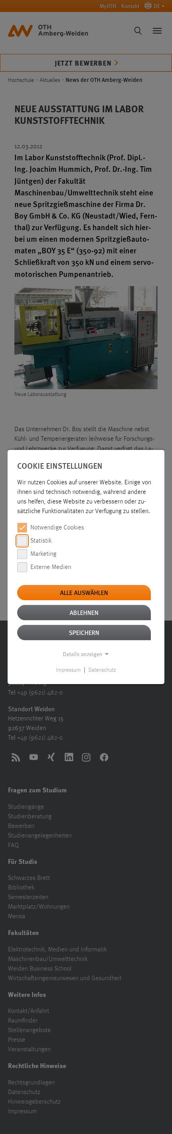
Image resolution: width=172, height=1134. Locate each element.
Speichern (84, 632)
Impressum (68, 670)
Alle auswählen (84, 592)
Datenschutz (102, 670)
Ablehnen (84, 612)
